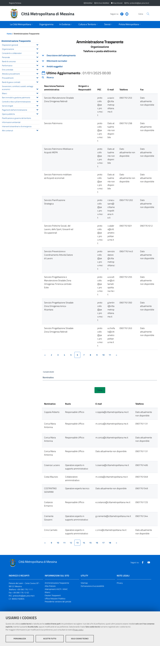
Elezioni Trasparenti (53, 595)
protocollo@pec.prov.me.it (23, 595)
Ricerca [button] (50, 77)
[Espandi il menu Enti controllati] (37, 69)
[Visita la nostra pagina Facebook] (120, 13)
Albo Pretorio (50, 586)
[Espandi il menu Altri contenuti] (37, 130)
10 (103, 354)
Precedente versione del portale (58, 601)
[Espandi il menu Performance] (37, 65)
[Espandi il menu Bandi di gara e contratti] (37, 81)
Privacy (120, 582)
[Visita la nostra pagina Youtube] (125, 13)
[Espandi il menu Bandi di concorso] (37, 60)
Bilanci (47, 592)
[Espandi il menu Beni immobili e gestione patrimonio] (37, 97)
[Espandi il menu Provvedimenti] (37, 77)
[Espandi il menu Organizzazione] (37, 48)
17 (103, 542)
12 (71, 542)
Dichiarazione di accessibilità (92, 586)
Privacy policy (78, 629)
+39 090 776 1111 (25, 589)
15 (90, 542)
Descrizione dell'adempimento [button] (61, 55)
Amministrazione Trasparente (16, 41)
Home (9, 33)
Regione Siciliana (15, 3)
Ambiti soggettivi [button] (55, 66)
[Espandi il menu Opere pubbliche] (37, 113)
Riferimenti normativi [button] (57, 61)
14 (84, 542)
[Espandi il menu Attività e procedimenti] (37, 73)
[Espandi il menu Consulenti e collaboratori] (37, 52)
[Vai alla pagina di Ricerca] (148, 14)
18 (110, 542)
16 (97, 542)
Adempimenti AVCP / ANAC (56, 589)
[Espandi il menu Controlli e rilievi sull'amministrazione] (37, 101)
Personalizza (20, 638)
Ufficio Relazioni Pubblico (55, 598)
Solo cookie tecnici (79, 638)
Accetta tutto (49, 638)
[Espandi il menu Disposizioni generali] (37, 44)
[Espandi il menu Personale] (37, 56)
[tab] (100, 55)
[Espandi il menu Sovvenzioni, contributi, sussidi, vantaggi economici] (37, 88)
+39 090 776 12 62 (20, 592)
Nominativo (48, 377)
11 (110, 354)
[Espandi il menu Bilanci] (37, 92)
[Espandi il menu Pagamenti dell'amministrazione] (37, 109)
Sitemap (84, 582)
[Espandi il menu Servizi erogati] (37, 105)
